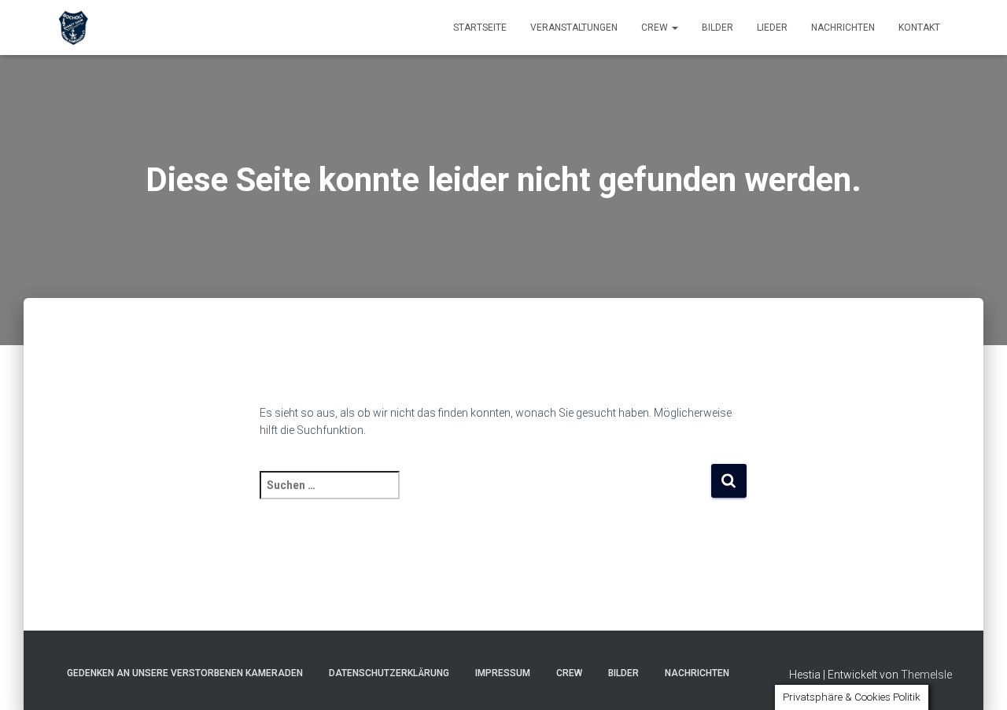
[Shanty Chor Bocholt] (73, 27)
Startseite (480, 27)
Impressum (502, 673)
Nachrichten (843, 27)
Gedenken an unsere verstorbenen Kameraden (185, 673)
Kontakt (919, 27)
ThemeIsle (926, 674)
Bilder (717, 27)
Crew (655, 27)
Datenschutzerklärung (389, 673)
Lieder (772, 27)
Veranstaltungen (574, 27)
